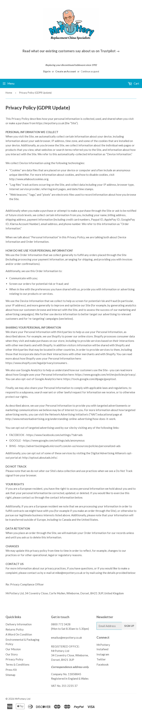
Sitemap (10, 674)
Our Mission (13, 649)
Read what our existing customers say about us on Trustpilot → (71, 51)
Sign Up (129, 625)
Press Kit (11, 669)
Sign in (46, 71)
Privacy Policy (14, 659)
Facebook (103, 664)
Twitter (101, 659)
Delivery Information (19, 624)
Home (9, 92)
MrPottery (20, 698)
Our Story (12, 654)
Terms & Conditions (17, 664)
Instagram (103, 654)
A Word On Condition (19, 634)
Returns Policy (15, 629)
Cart (136, 83)
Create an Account (65, 71)
